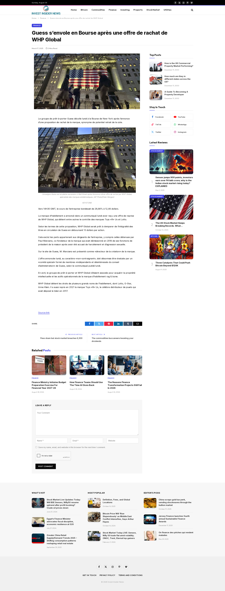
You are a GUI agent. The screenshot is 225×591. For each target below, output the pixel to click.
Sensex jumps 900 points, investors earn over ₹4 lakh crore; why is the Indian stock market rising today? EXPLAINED (174, 182)
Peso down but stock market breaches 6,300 (61, 338)
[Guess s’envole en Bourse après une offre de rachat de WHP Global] (87, 108)
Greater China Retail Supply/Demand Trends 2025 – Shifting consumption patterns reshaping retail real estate (62, 539)
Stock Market (153, 10)
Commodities (98, 10)
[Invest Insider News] (48, 10)
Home (74, 10)
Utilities (167, 10)
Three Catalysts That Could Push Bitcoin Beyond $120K (172, 264)
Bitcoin (84, 10)
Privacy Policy (107, 575)
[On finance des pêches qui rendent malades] (150, 536)
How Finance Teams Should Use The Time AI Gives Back (86, 383)
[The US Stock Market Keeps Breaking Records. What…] (171, 207)
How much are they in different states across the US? (177, 79)
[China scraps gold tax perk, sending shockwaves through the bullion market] (150, 503)
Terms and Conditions (130, 575)
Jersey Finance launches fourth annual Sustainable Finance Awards (174, 519)
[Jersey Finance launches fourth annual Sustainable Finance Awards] (150, 519)
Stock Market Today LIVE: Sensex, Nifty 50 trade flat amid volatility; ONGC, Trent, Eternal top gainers (119, 535)
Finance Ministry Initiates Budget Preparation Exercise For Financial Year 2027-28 (49, 385)
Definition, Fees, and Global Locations (116, 501)
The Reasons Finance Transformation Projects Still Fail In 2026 (125, 385)
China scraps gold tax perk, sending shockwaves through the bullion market (175, 502)
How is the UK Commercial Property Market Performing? (178, 64)
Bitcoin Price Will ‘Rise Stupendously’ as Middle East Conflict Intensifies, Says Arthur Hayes (118, 517)
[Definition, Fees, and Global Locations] (94, 503)
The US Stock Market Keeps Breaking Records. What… (170, 224)
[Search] (191, 10)
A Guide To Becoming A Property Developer (176, 93)
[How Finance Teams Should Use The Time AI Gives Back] (87, 365)
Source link (44, 312)
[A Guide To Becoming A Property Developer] (155, 95)
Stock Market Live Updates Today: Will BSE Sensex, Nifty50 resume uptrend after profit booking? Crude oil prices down (64, 503)
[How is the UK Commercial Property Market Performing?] (155, 66)
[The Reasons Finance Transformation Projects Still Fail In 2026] (125, 365)
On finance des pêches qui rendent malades (176, 533)
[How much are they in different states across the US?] (155, 80)
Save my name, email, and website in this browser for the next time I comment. (71, 447)
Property (138, 10)
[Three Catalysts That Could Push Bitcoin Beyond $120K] (171, 247)
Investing (124, 10)
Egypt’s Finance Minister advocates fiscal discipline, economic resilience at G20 (60, 521)
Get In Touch (89, 575)
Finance (113, 10)
